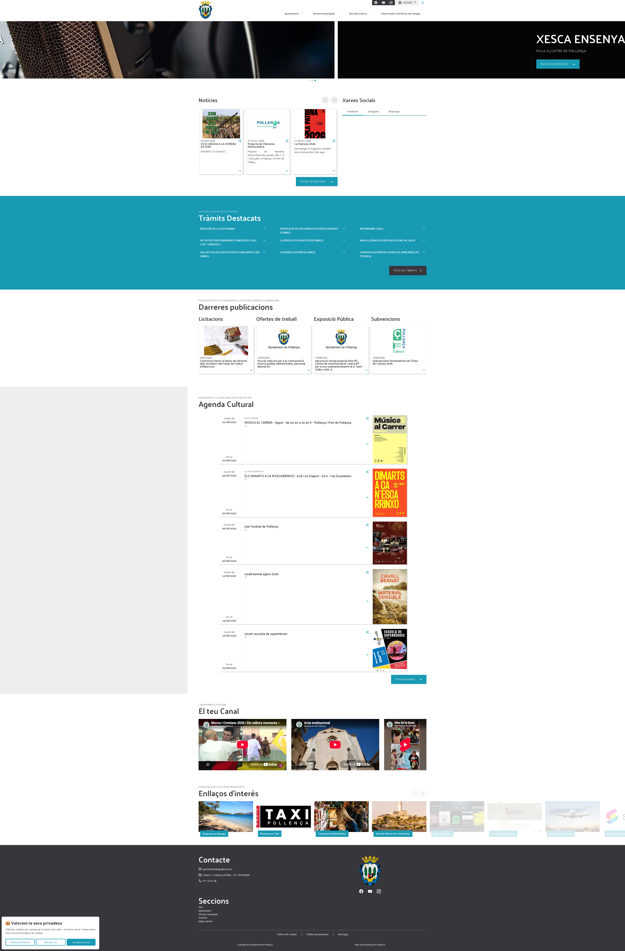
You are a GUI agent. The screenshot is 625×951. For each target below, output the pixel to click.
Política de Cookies (33, 933)
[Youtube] (383, 2)
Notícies (203, 917)
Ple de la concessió (216, 63)
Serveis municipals (208, 914)
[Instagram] (390, 2)
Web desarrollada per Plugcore (370, 944)
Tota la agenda (404, 679)
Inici (201, 907)
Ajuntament (205, 910)
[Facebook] (375, 2)
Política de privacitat (318, 934)
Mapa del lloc (206, 921)
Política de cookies (287, 934)
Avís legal (343, 934)
